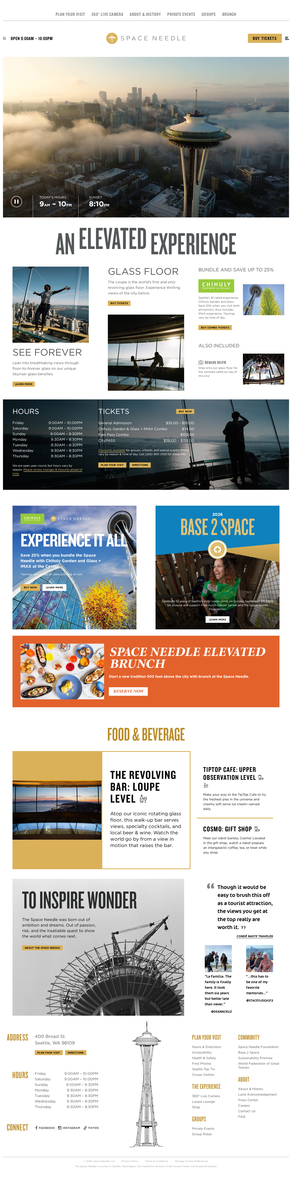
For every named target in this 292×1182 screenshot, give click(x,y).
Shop (196, 1107)
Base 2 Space (248, 1052)
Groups (209, 14)
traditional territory (153, 1166)
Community (249, 1037)
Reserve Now (128, 691)
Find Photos (201, 1063)
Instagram (71, 1127)
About (244, 1079)
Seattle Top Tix (203, 1069)
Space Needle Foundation (258, 1047)
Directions (140, 464)
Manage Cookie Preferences (191, 1161)
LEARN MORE (217, 619)
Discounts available (111, 450)
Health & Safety (204, 1058)
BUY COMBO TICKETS (215, 327)
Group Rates (202, 1134)
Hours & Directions (206, 1047)
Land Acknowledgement (257, 1094)
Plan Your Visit (70, 14)
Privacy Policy (129, 1161)
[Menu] (287, 38)
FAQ (241, 1117)
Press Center (248, 1100)
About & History (145, 14)
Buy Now (185, 411)
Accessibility (202, 1052)
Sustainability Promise (255, 1058)
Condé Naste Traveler (255, 936)
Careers (244, 1105)
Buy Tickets (265, 38)
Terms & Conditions (156, 1161)
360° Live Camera (107, 14)
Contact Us (246, 1111)
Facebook (47, 1127)
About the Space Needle (42, 947)
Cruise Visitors (203, 1075)
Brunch (229, 14)
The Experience (206, 1086)
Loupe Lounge (203, 1102)
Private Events (181, 14)
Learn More (23, 384)
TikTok (93, 1127)
